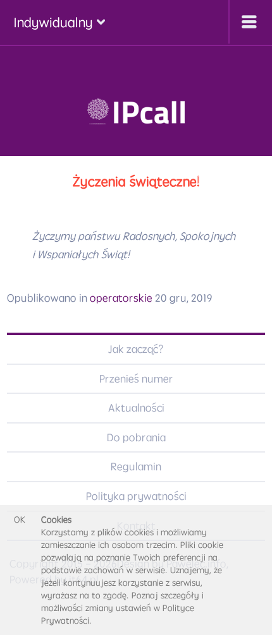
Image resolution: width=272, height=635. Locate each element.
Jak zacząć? (136, 349)
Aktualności (136, 407)
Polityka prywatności (136, 496)
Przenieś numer (136, 378)
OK (19, 519)
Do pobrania (136, 437)
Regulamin (136, 466)
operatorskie (121, 298)
